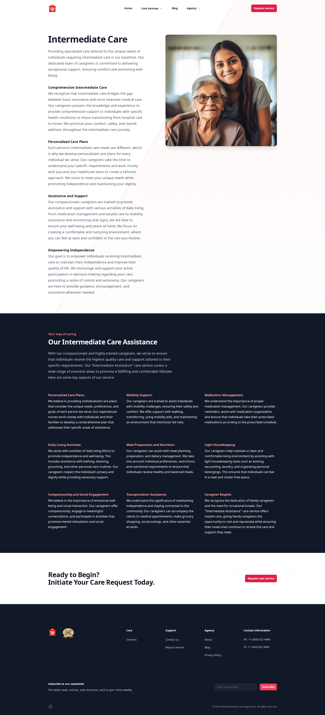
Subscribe (268, 687)
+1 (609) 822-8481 (259, 647)
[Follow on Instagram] (50, 707)
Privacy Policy (213, 655)
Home (128, 8)
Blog (175, 8)
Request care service (261, 578)
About (208, 639)
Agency (191, 8)
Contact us (172, 639)
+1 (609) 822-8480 (259, 639)
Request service (264, 8)
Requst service (175, 647)
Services (131, 639)
